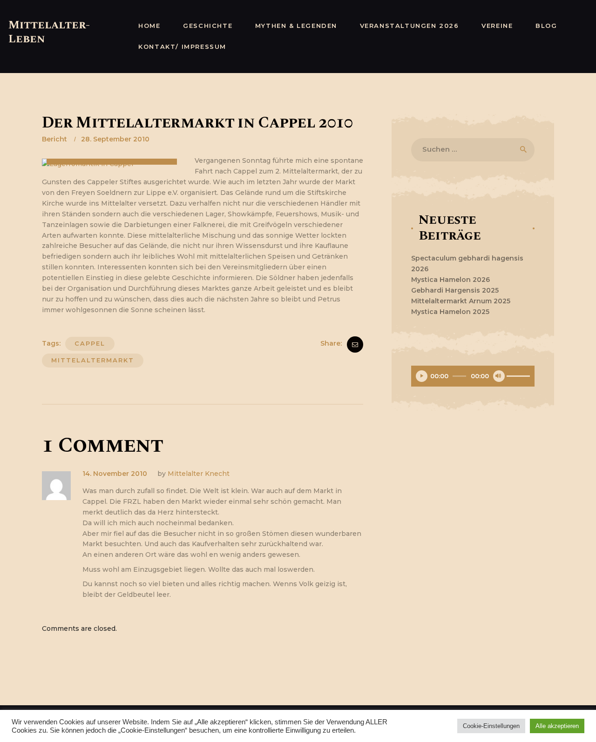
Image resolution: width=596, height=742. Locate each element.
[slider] (518, 376)
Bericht (54, 139)
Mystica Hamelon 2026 (450, 279)
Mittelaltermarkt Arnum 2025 (460, 301)
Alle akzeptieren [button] (557, 725)
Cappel (89, 343)
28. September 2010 (115, 139)
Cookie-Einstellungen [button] (491, 725)
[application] (473, 377)
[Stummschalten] (499, 376)
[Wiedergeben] (421, 376)
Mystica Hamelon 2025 (450, 311)
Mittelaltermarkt (92, 360)
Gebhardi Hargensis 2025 (455, 290)
